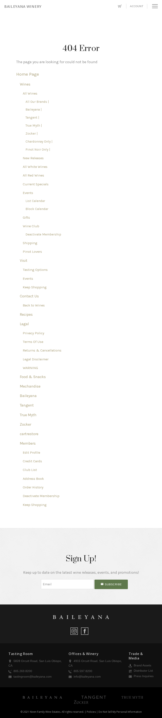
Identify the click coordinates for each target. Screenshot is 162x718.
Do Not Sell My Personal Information (120, 712)
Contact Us (29, 296)
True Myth (28, 415)
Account (136, 6)
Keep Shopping (35, 287)
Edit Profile (31, 453)
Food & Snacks (33, 376)
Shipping (30, 243)
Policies (91, 712)
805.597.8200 (82, 671)
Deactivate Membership (43, 234)
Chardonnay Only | (39, 141)
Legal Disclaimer (36, 359)
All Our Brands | (37, 102)
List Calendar (35, 201)
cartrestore (29, 434)
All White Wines (35, 167)
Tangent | (32, 117)
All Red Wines (33, 175)
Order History (33, 487)
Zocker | (32, 133)
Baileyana (28, 395)
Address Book (33, 479)
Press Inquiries (143, 676)
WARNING (30, 368)
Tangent (27, 405)
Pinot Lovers (32, 252)
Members (28, 443)
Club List (30, 470)
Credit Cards (32, 461)
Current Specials (36, 184)
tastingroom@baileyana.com (32, 676)
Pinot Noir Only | (38, 149)
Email (37, 580)
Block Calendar (37, 209)
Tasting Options (35, 270)
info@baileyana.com (87, 676)
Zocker (25, 424)
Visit (23, 260)
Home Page (27, 74)
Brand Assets (142, 665)
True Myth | (34, 125)
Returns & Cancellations (42, 350)
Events (28, 193)
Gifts (26, 217)
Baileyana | (34, 109)
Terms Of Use (33, 342)
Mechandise (30, 386)
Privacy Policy (33, 333)
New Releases (33, 158)
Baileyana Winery (23, 6)
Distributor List (143, 670)
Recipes (26, 314)
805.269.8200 (22, 671)
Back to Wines (34, 305)
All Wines (30, 93)
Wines (25, 84)
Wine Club (31, 226)
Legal (24, 324)
